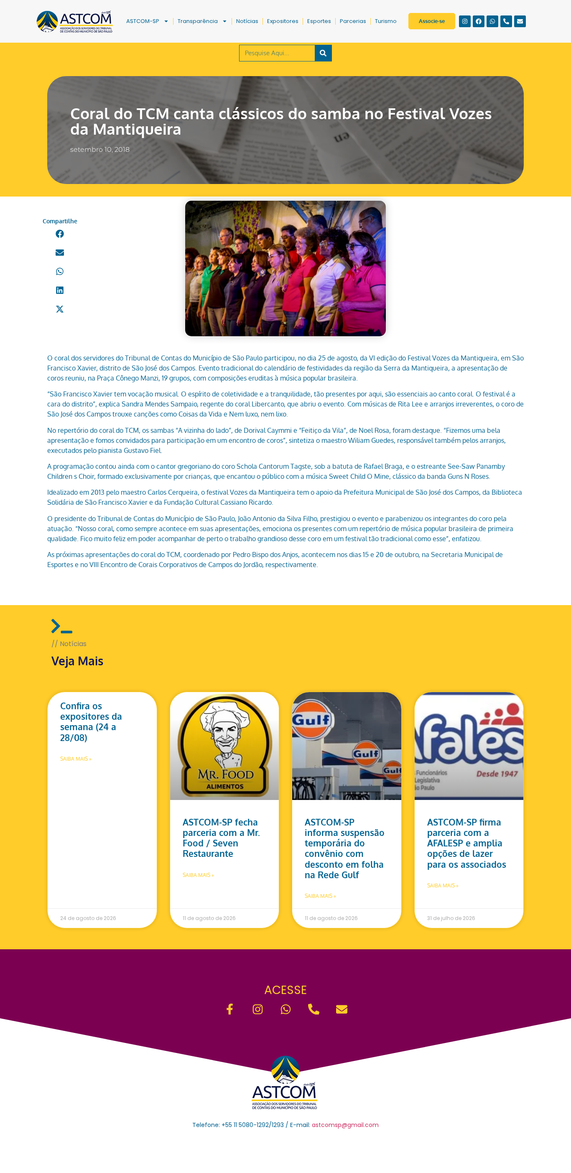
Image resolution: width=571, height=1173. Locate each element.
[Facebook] (478, 21)
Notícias (247, 21)
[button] (60, 233)
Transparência (198, 21)
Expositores (282, 21)
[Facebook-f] (229, 1009)
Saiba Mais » (76, 759)
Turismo (386, 21)
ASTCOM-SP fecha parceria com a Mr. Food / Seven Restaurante (221, 837)
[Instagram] (465, 21)
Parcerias (353, 21)
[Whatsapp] (492, 21)
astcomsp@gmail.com (345, 1125)
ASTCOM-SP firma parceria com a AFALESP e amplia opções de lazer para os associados (466, 843)
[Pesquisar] (323, 53)
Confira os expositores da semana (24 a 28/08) (91, 721)
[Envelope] (520, 21)
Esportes (319, 21)
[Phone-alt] (506, 21)
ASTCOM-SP (142, 21)
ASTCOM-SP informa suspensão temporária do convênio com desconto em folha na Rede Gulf (345, 848)
